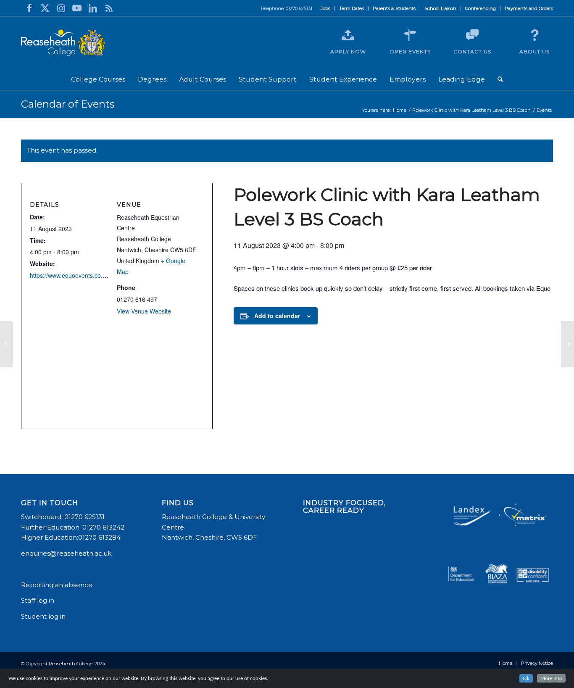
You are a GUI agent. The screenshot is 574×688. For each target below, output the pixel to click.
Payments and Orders (529, 8)
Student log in (44, 616)
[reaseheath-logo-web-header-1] (63, 43)
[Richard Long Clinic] (6, 344)
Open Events (410, 51)
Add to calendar (277, 315)
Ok (526, 678)
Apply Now (348, 51)
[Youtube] (77, 8)
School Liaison (440, 8)
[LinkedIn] (93, 8)
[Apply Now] (347, 35)
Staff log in (37, 600)
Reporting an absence (57, 585)
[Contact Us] (472, 35)
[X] (45, 8)
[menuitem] (325, 8)
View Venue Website (144, 311)
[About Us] (534, 35)
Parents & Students (394, 8)
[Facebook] (29, 8)
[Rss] (109, 8)
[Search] (500, 79)
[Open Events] (410, 35)
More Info (551, 678)
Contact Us (472, 51)
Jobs (325, 8)
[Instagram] (61, 8)
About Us (534, 51)
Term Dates (351, 8)
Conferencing (480, 8)
